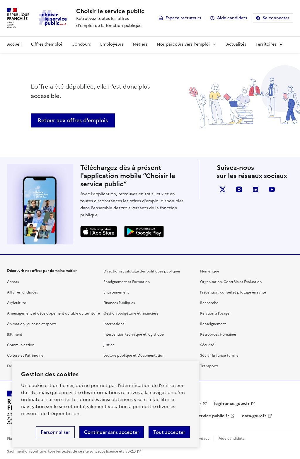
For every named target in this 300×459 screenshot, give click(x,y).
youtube (272, 189)
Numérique (209, 271)
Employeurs (111, 44)
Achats (13, 281)
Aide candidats (232, 18)
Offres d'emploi (46, 44)
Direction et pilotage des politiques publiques (141, 271)
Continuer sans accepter (111, 432)
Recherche (209, 303)
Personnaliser (55, 432)
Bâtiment (14, 334)
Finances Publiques (119, 303)
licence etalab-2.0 (121, 451)
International (114, 324)
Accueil (14, 44)
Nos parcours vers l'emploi (183, 44)
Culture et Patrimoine (25, 355)
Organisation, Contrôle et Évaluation (231, 281)
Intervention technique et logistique (133, 334)
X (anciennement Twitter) (223, 189)
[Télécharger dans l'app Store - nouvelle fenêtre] (98, 231)
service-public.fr (213, 416)
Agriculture (16, 303)
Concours (81, 44)
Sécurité (207, 345)
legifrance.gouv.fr (232, 404)
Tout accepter (169, 432)
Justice (109, 345)
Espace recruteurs (183, 18)
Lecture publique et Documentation (133, 355)
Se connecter (276, 18)
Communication (20, 345)
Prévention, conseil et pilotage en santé (233, 292)
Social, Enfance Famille (219, 355)
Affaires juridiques (22, 292)
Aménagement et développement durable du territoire (53, 313)
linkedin (255, 189)
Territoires (265, 44)
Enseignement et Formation (126, 281)
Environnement (116, 292)
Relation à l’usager (215, 313)
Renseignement (213, 324)
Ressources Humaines (218, 334)
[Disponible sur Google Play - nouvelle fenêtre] (144, 231)
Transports (209, 366)
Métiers (140, 44)
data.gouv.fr (254, 416)
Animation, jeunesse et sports (31, 324)
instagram (239, 189)
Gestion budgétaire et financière (130, 313)
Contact (202, 438)
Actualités (236, 44)
